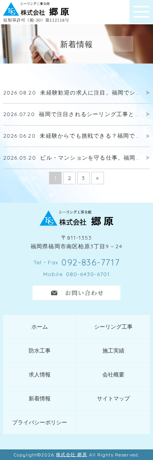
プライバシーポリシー (39, 422)
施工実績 (113, 350)
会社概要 (113, 374)
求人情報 (40, 374)
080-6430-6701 (88, 274)
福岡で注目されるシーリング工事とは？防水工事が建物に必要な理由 (72, 114)
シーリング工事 (113, 326)
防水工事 (40, 350)
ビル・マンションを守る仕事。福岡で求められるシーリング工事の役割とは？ (72, 158)
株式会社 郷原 (71, 454)
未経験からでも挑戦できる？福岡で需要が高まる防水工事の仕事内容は (72, 136)
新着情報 (40, 398)
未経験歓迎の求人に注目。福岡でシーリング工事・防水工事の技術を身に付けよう (72, 92)
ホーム (39, 326)
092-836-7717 (90, 262)
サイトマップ (113, 398)
